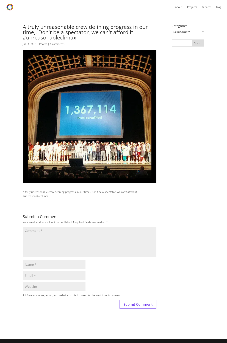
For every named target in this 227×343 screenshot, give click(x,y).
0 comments (57, 44)
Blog (218, 7)
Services (206, 7)
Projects (192, 7)
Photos (43, 44)
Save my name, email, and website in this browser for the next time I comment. (74, 295)
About (178, 7)
